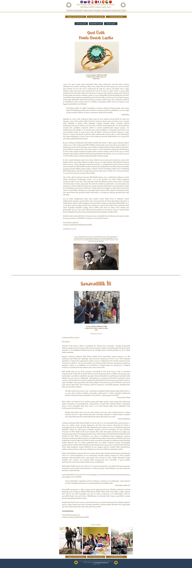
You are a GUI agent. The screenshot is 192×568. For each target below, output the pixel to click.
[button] (110, 23)
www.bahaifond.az (68, 511)
